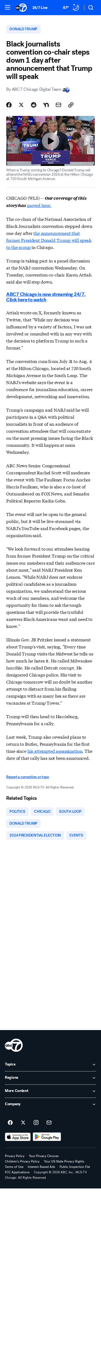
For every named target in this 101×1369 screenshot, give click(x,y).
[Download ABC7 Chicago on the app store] (18, 1136)
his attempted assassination (54, 751)
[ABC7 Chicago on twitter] (23, 1122)
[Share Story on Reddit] (33, 104)
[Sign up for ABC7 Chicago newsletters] (49, 1122)
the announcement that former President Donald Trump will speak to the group (48, 240)
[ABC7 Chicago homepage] (21, 7)
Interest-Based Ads (41, 1166)
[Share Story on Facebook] (8, 104)
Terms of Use (14, 1166)
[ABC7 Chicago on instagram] (36, 1122)
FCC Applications (17, 1172)
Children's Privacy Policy (22, 1161)
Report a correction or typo (27, 777)
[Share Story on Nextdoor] (46, 104)
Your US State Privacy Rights (64, 1161)
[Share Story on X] (21, 104)
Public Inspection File (75, 1166)
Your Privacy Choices (44, 1156)
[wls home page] (14, 1045)
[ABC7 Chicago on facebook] (10, 1122)
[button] (7, 7)
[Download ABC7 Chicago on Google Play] (47, 1136)
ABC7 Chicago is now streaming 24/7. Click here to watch (45, 297)
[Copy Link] (70, 104)
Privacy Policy (15, 1156)
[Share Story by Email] (58, 104)
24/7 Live (40, 7)
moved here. (39, 205)
